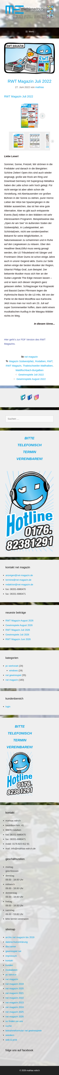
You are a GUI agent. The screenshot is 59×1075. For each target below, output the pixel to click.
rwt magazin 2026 (14, 1016)
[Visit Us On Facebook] (29, 399)
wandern (9, 1035)
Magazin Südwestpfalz (21, 361)
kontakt (9, 960)
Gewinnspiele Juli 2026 (17, 634)
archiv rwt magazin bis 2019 (19, 937)
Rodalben (40, 361)
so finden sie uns (14, 1021)
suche (8, 1026)
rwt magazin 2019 (14, 984)
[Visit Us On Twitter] (22, 399)
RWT (49, 361)
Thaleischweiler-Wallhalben (38, 365)
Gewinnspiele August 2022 (31, 379)
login (7, 706)
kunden (9, 965)
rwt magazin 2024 (14, 1007)
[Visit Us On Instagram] (36, 399)
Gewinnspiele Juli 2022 (31, 374)
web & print (11, 1040)
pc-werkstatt (11, 666)
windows (13, 670)
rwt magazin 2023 (14, 1002)
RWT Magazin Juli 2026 (17, 630)
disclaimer (10, 946)
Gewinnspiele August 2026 (19, 625)
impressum (11, 956)
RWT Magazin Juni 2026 (18, 639)
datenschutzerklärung (16, 942)
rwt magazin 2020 (14, 988)
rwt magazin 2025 (14, 1012)
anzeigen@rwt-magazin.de (19, 575)
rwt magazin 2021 (14, 993)
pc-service (10, 974)
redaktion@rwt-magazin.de (19, 584)
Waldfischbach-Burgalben (29, 370)
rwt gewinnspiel (13, 675)
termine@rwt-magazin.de (18, 580)
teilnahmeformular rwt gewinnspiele (23, 1030)
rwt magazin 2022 (14, 998)
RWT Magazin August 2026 (19, 620)
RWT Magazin (13, 365)
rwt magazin (31, 356)
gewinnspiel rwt (13, 951)
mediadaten (11, 970)
